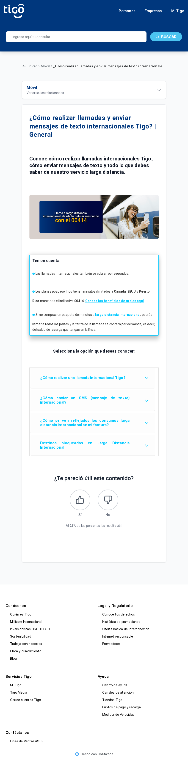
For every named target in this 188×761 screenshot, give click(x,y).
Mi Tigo (177, 11)
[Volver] (24, 66)
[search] (76, 36)
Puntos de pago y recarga (121, 707)
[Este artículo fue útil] (80, 500)
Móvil (45, 66)
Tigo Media (18, 692)
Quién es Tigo (20, 614)
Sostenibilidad (20, 636)
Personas (127, 11)
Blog (13, 658)
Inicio (32, 66)
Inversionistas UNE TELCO (30, 629)
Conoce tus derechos (118, 614)
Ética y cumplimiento (25, 651)
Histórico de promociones (121, 622)
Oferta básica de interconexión (125, 629)
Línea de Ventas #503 (27, 741)
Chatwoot (105, 754)
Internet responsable (117, 636)
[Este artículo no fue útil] (108, 500)
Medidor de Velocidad (118, 714)
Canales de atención (118, 692)
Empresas (153, 11)
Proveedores (111, 644)
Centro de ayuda (114, 685)
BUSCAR (169, 36)
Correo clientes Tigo (25, 700)
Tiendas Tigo (112, 700)
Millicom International (26, 622)
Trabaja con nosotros (26, 644)
